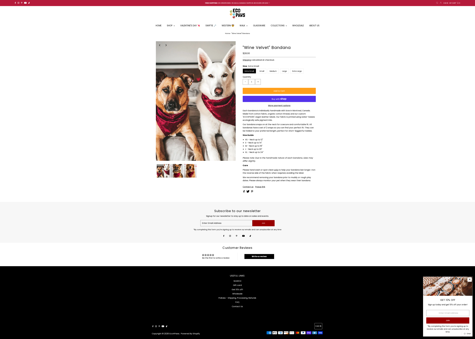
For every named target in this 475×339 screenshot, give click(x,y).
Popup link (260, 187)
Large (284, 71)
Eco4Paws (174, 333)
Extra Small (249, 71)
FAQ (237, 302)
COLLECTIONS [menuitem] (278, 25)
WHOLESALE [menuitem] (298, 25)
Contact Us (237, 306)
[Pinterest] (21, 3)
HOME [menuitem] (158, 25)
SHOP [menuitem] (170, 25)
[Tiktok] (29, 3)
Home (227, 33)
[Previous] (160, 45)
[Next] (166, 45)
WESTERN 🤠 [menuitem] (228, 25)
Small (262, 71)
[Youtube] (25, 3)
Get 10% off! (237, 289)
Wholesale (237, 293)
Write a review (259, 256)
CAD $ (445, 3)
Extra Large (297, 71)
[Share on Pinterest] (252, 192)
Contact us (248, 187)
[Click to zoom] (231, 45)
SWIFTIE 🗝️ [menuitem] (210, 25)
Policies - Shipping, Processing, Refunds (237, 298)
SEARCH (237, 281)
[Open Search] (437, 3)
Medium (273, 71)
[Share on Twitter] (248, 192)
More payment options (279, 105)
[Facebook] (15, 3)
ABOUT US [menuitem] (314, 25)
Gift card (237, 285)
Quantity (247, 76)
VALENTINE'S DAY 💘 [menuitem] (190, 25)
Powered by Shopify (190, 333)
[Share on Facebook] (244, 192)
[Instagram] (18, 3)
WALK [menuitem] (243, 25)
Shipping (247, 60)
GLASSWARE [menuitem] (259, 25)
